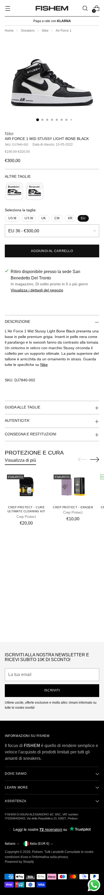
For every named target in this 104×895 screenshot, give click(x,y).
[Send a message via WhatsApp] (94, 885)
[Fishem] (52, 8)
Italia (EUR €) (39, 843)
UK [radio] (43, 218)
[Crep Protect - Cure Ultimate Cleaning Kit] (26, 486)
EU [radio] (83, 218)
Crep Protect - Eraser (73, 507)
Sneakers (28, 30)
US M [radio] (12, 218)
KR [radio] (70, 218)
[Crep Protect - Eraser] (73, 486)
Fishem (37, 852)
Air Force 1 (63, 30)
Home (9, 30)
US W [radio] (29, 218)
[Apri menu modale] (7, 8)
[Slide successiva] (94, 459)
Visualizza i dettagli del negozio (37, 290)
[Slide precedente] (82, 459)
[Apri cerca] (84, 8)
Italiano (10, 843)
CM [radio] (56, 218)
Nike (45, 30)
